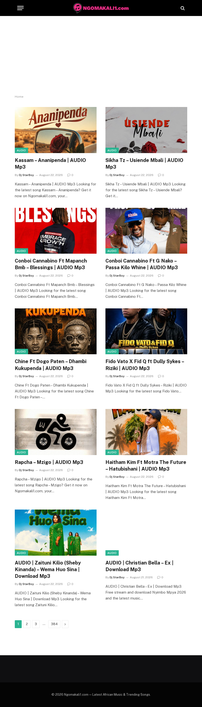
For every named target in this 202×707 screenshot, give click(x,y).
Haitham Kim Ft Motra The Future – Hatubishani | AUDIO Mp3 (145, 465)
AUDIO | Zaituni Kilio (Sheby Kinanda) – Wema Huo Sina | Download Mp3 (48, 569)
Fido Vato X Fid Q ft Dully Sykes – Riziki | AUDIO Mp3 (144, 364)
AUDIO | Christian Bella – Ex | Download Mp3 (139, 566)
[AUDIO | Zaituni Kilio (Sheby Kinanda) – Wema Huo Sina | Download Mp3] (56, 533)
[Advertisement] (101, 55)
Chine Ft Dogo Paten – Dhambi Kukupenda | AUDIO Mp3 (50, 364)
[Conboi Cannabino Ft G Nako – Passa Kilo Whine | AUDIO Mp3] (146, 231)
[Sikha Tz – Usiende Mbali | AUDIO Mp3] (146, 130)
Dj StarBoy (26, 175)
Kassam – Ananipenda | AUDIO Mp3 (50, 163)
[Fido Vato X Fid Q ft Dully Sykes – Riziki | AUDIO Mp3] (146, 331)
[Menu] (20, 8)
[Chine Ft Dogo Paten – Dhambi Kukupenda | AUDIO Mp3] (56, 331)
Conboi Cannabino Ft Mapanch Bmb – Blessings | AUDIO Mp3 (51, 264)
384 (54, 624)
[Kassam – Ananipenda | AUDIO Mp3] (56, 130)
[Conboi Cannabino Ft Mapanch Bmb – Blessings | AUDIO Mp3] (56, 231)
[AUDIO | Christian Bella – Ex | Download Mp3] (146, 533)
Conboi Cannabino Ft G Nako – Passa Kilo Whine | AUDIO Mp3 (141, 264)
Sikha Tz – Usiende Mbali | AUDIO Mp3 (144, 163)
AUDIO (21, 150)
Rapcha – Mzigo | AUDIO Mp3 (49, 462)
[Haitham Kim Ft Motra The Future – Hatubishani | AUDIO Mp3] (146, 432)
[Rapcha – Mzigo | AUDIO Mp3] (56, 432)
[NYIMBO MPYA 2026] (101, 8)
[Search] (182, 8)
